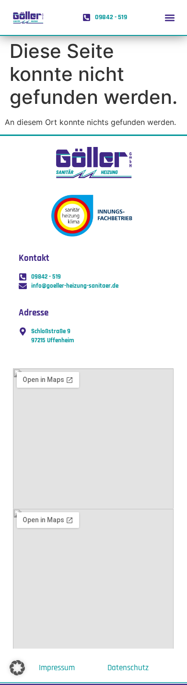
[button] (169, 17)
